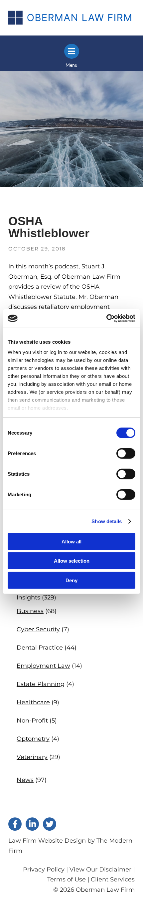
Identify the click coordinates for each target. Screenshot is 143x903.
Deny (71, 580)
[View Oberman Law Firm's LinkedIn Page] (32, 824)
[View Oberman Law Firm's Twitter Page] (49, 824)
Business (30, 611)
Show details (106, 521)
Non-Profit (32, 720)
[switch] (125, 453)
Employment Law (43, 665)
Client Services (113, 879)
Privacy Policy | (46, 869)
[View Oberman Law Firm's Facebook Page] (15, 824)
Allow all (71, 541)
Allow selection (71, 561)
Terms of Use (66, 879)
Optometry (33, 738)
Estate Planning (41, 684)
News (25, 780)
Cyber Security (38, 629)
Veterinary (32, 757)
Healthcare (33, 702)
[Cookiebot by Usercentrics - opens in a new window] (106, 318)
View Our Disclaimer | (102, 869)
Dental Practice (40, 647)
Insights (28, 597)
